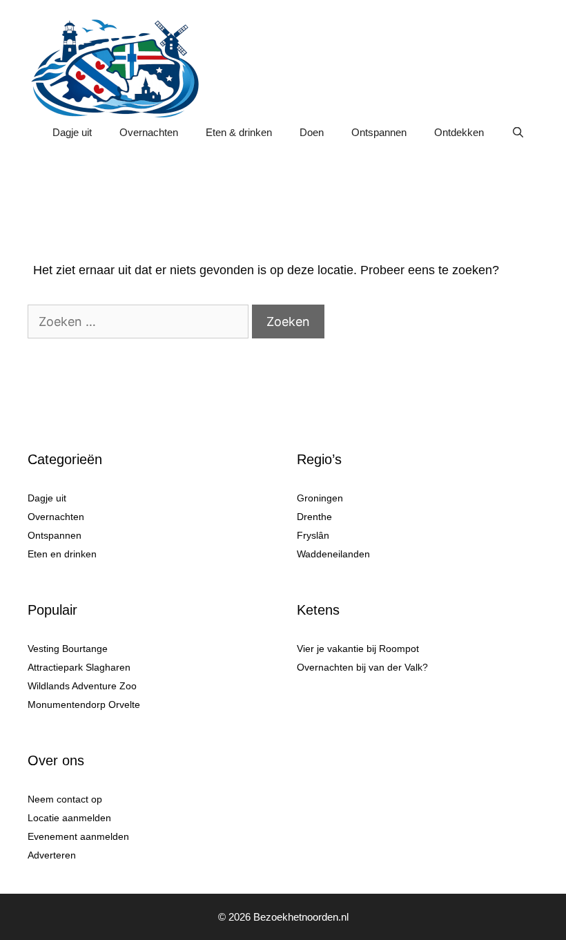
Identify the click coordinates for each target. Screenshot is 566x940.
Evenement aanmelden (78, 836)
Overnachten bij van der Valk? (362, 667)
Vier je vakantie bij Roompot (358, 648)
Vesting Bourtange (68, 648)
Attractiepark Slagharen (79, 667)
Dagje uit (72, 132)
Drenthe (314, 516)
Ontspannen (379, 132)
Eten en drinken (62, 553)
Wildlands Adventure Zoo (82, 685)
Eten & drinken (239, 132)
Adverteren (52, 855)
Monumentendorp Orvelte (84, 704)
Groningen (320, 497)
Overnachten (148, 132)
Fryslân (313, 535)
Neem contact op (65, 799)
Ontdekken (459, 132)
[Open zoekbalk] (518, 132)
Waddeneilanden (333, 553)
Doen (312, 132)
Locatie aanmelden (69, 817)
